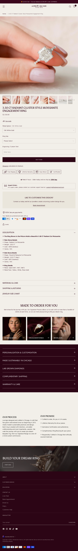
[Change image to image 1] (7, 100)
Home (4, 14)
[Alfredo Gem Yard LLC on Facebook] (4, 529)
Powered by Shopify (8, 541)
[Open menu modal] (4, 6)
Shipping (5, 166)
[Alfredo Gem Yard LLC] (39, 6)
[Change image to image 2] (16, 100)
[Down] (73, 100)
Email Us (5, 503)
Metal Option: (12, 126)
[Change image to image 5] (44, 100)
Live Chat (6, 496)
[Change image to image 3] (25, 100)
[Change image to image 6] (53, 100)
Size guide (8, 121)
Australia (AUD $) (9, 536)
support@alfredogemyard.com (55, 187)
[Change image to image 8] (72, 100)
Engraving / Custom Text (10, 146)
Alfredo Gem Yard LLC (18, 539)
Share (7, 224)
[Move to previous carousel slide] (69, 400)
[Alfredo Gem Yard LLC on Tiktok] (13, 529)
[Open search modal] (70, 6)
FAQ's (4, 506)
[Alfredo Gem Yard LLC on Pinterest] (10, 529)
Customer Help (7, 509)
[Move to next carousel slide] (73, 400)
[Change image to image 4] (35, 100)
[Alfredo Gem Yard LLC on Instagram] (7, 529)
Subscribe (72, 522)
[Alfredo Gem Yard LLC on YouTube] (17, 529)
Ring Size (5, 136)
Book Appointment (39, 205)
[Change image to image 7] (63, 100)
